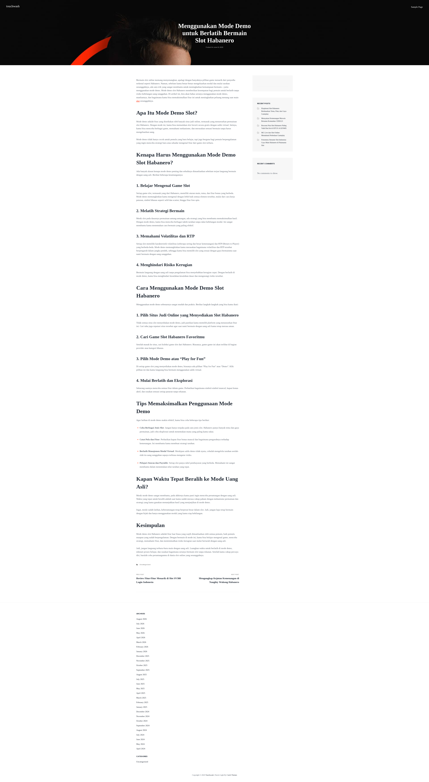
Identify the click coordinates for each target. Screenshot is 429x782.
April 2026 (140, 637)
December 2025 (142, 656)
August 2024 (141, 730)
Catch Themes (232, 775)
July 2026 (140, 624)
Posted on (214, 47)
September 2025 (142, 670)
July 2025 (140, 679)
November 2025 (142, 661)
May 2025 (140, 688)
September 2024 (142, 725)
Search (285, 84)
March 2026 (141, 642)
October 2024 (141, 721)
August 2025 (141, 674)
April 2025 (140, 693)
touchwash (13, 6)
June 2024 (140, 739)
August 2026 (141, 619)
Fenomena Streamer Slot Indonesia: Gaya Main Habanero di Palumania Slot (273, 142)
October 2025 (141, 665)
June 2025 (140, 684)
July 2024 (140, 735)
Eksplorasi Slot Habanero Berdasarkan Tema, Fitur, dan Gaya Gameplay (273, 111)
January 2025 (141, 707)
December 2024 (142, 711)
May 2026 (140, 633)
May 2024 (140, 744)
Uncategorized (145, 565)
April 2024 (140, 749)
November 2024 (142, 716)
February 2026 (142, 647)
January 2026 (141, 651)
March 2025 (141, 698)
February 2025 (142, 702)
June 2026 (140, 628)
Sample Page (417, 7)
